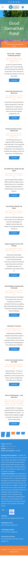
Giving (7, 58)
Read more (14, 80)
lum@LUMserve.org (10, 446)
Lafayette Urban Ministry (12, 60)
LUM (20, 60)
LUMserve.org (10, 448)
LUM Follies (16, 403)
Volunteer (12, 405)
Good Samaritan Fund (16, 58)
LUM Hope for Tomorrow (14, 326)
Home (5, 42)
